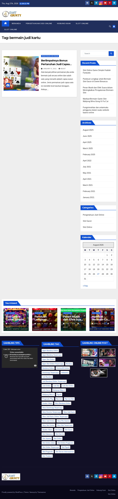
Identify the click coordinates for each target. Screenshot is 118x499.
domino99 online (62, 368)
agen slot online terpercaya (52, 364)
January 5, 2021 (50, 68)
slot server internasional (65, 452)
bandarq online (48, 368)
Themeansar (41, 492)
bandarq (69, 364)
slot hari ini (60, 434)
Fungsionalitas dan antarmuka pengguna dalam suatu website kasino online (96, 110)
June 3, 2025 (70, 323)
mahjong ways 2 (59, 390)
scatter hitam (47, 403)
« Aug (85, 286)
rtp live (59, 399)
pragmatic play (47, 399)
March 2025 (88, 148)
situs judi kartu (69, 412)
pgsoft (59, 394)
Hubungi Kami (64, 23)
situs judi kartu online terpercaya (55, 416)
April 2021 (87, 179)
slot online (58, 438)
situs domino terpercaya (51, 412)
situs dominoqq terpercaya (52, 408)
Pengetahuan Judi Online (39, 23)
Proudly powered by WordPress (12, 492)
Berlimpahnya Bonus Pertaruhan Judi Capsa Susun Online (55, 64)
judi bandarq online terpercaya (54, 381)
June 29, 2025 (42, 323)
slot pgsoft (65, 447)
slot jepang (46, 438)
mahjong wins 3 (48, 394)
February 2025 (89, 155)
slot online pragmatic (65, 443)
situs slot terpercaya (64, 425)
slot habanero (47, 434)
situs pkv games (63, 421)
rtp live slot (69, 399)
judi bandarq (47, 377)
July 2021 (87, 167)
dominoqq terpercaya (50, 372)
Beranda (16, 23)
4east (63, 68)
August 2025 (88, 130)
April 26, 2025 (100, 323)
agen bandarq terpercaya (52, 355)
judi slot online (68, 386)
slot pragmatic (47, 452)
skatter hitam (47, 430)
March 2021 (88, 185)
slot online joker (48, 443)
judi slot (56, 386)
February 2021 (89, 191)
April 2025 (87, 142)
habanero (64, 372)
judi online (46, 386)
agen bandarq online (50, 350)
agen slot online (48, 359)
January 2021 (88, 197)
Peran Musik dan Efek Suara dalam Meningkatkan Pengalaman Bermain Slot (98, 90)
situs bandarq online (62, 403)
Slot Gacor (87, 221)
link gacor (46, 390)
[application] (20, 358)
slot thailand (47, 456)
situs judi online (48, 421)
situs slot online (48, 425)
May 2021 (87, 173)
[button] (110, 26)
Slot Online (82, 23)
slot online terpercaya (50, 447)
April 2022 (87, 161)
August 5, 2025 (14, 323)
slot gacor (68, 430)
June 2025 (87, 136)
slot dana (58, 430)
